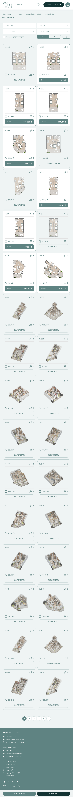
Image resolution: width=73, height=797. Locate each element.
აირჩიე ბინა (52, 5)
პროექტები (18, 14)
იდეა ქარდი (10, 770)
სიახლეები (10, 767)
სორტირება (44, 31)
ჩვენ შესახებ (11, 761)
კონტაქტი (10, 775)
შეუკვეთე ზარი (19, 793)
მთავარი (7, 14)
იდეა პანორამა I (33, 14)
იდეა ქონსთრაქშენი (14, 773)
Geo (18, 5)
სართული (7, 17)
